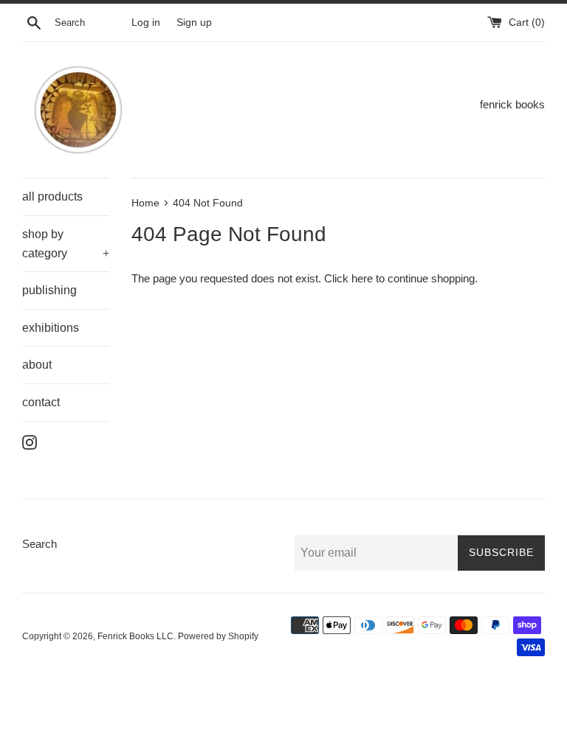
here (362, 278)
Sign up (194, 22)
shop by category (65, 244)
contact (41, 402)
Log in (145, 22)
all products (52, 196)
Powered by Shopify (218, 636)
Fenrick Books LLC (135, 636)
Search (39, 543)
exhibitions (50, 327)
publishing (49, 290)
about (37, 364)
